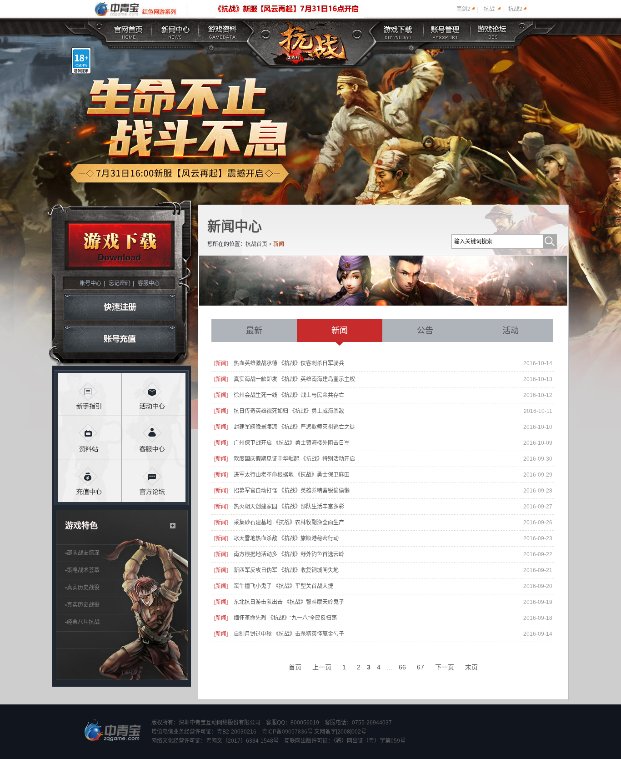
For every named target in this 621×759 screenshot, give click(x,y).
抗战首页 (256, 244)
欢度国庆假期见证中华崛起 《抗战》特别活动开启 (294, 459)
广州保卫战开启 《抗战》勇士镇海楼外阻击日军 (292, 443)
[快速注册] (120, 307)
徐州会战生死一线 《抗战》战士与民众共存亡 (289, 395)
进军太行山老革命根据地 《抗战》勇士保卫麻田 (292, 475)
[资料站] (90, 437)
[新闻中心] (175, 30)
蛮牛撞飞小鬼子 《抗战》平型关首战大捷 (283, 586)
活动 (510, 330)
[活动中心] (154, 394)
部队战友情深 (82, 553)
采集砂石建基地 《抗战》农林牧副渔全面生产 (289, 522)
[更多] (173, 526)
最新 (254, 330)
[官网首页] (129, 30)
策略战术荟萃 (82, 570)
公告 (425, 330)
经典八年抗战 (82, 622)
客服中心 (149, 283)
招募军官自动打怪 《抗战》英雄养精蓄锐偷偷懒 (292, 491)
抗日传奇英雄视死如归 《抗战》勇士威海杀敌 (289, 411)
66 (402, 667)
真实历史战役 (82, 587)
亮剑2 (463, 9)
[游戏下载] (398, 30)
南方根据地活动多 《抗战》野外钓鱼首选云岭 (289, 554)
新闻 (339, 330)
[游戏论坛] (492, 30)
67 (420, 667)
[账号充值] (120, 339)
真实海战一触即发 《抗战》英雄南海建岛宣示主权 (294, 379)
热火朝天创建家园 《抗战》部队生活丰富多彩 (289, 506)
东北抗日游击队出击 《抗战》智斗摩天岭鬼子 (289, 602)
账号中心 (90, 283)
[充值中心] (90, 481)
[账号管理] (445, 30)
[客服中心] (154, 437)
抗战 (489, 9)
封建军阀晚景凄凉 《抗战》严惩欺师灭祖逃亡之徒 (294, 427)
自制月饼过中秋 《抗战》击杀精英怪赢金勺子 (289, 634)
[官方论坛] (154, 481)
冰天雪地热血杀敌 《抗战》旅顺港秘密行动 (286, 538)
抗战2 (515, 9)
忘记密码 (119, 283)
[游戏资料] (222, 30)
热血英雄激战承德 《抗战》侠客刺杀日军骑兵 (289, 363)
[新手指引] (90, 394)
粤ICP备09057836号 (287, 732)
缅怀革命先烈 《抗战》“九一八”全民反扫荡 (285, 618)
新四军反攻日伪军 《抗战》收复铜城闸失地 (286, 570)
